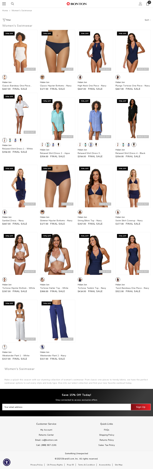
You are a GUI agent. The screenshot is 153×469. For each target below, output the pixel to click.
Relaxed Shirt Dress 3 (89, 153)
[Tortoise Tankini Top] (95, 253)
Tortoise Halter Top (54, 288)
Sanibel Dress (13, 220)
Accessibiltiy (105, 465)
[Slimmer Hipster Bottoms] (57, 186)
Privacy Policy (36, 465)
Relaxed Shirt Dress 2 (55, 153)
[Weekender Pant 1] (20, 321)
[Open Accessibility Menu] (6, 462)
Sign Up (140, 407)
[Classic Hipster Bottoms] (57, 51)
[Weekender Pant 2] (57, 321)
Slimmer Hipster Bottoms (56, 220)
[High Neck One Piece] (95, 51)
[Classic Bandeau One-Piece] (20, 51)
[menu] (4, 4)
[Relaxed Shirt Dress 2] (57, 118)
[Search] (12, 4)
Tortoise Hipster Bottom (18, 288)
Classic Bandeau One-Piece (16, 85)
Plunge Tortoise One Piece (132, 85)
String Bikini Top (90, 220)
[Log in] (140, 3)
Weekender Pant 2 (53, 355)
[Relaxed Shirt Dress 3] (95, 118)
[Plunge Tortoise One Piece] (133, 51)
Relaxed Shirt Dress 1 (17, 148)
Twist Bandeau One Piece (132, 288)
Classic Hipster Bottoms (56, 85)
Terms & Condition (86, 465)
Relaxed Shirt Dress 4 (130, 153)
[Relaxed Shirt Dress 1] (20, 114)
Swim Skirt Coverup (129, 220)
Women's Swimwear (22, 10)
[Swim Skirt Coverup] (133, 186)
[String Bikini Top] (95, 186)
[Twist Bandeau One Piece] (133, 253)
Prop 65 (70, 465)
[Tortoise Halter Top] (57, 253)
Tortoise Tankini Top (92, 288)
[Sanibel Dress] (20, 186)
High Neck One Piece (92, 85)
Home (5, 10)
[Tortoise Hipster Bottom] (20, 253)
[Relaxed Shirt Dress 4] (133, 118)
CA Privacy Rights (55, 465)
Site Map (119, 465)
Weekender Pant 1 (15, 355)
